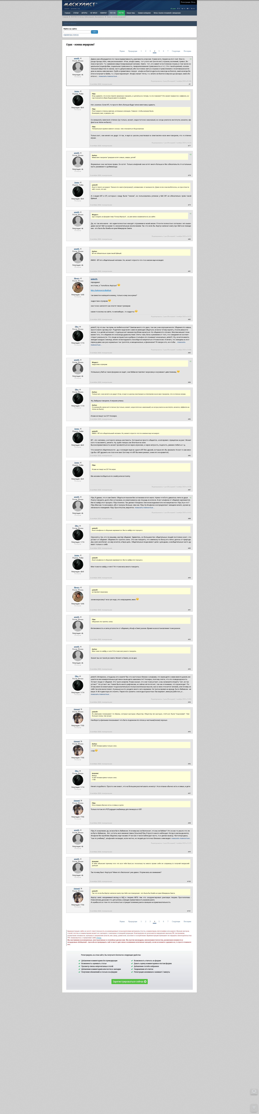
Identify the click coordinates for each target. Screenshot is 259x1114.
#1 (190, 84)
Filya (76, 327)
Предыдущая (132, 51)
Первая (122, 51)
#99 (189, 852)
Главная (65, 17)
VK (184, 8)
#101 (189, 911)
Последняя (187, 51)
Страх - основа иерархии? (116, 17)
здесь (99, 938)
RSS (193, 8)
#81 (189, 271)
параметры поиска (71, 35)
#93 (189, 669)
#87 (189, 490)
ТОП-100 (112, 13)
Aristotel (77, 709)
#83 (189, 353)
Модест (76, 278)
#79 (189, 205)
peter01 (76, 58)
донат (174, 8)
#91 (189, 610)
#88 (189, 518)
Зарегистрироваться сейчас (128, 981)
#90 (189, 578)
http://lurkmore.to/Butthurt (101, 290)
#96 (189, 764)
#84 (189, 382)
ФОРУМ (121, 13)
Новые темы (131, 13)
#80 (189, 239)
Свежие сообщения (144, 13)
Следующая (176, 51)
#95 (189, 732)
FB (179, 8)
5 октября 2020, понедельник (101, 84)
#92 (189, 639)
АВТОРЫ (84, 13)
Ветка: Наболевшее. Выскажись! (91, 17)
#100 (189, 881)
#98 (189, 823)
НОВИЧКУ (103, 13)
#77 (189, 146)
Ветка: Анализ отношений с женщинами (167, 13)
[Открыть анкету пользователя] (77, 72)
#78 (189, 175)
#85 (189, 419)
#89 (189, 548)
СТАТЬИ (75, 13)
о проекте (66, 8)
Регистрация (185, 2)
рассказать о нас (75, 8)
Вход (193, 2)
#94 (189, 702)
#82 (189, 319)
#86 (189, 455)
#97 (189, 793)
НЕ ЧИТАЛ (93, 13)
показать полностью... (109, 76)
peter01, (94, 279)
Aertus (76, 91)
